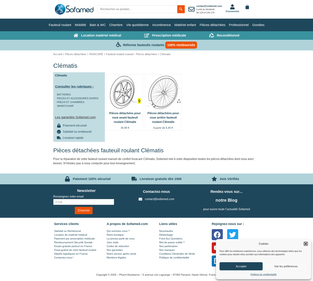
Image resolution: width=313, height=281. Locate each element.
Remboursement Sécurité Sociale (73, 242)
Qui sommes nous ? (118, 230)
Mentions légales (116, 257)
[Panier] (247, 6)
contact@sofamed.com (209, 6)
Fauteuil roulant (60, 25)
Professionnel (239, 25)
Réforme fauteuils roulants (143, 45)
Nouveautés (166, 230)
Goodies (258, 25)
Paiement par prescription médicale (74, 238)
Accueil (57, 54)
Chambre (116, 25)
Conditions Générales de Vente (177, 253)
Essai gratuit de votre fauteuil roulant (75, 249)
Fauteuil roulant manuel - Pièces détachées (131, 54)
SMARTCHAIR (65, 105)
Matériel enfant (185, 25)
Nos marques (167, 249)
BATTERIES (64, 94)
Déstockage (166, 234)
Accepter (241, 266)
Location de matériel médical (70, 234)
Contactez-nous (156, 192)
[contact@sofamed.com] (191, 9)
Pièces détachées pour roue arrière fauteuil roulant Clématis (163, 117)
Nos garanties (115, 249)
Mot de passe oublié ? (172, 242)
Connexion (232, 11)
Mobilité (80, 25)
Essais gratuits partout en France (73, 246)
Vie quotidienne (137, 25)
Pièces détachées (212, 25)
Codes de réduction (118, 246)
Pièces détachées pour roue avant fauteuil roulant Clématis (125, 117)
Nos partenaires (168, 246)
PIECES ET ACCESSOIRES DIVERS (77, 98)
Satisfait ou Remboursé (67, 230)
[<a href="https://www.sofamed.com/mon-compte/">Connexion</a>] (232, 6)
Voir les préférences (286, 266)
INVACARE (96, 54)
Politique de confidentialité (264, 274)
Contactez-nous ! (64, 257)
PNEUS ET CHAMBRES (70, 102)
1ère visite (112, 242)
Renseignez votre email (68, 196)
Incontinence (161, 25)
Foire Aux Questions (170, 238)
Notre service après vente (121, 253)
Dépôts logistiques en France (71, 253)
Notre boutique (115, 234)
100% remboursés (181, 45)
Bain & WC (98, 25)
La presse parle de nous (121, 238)
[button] (306, 244)
